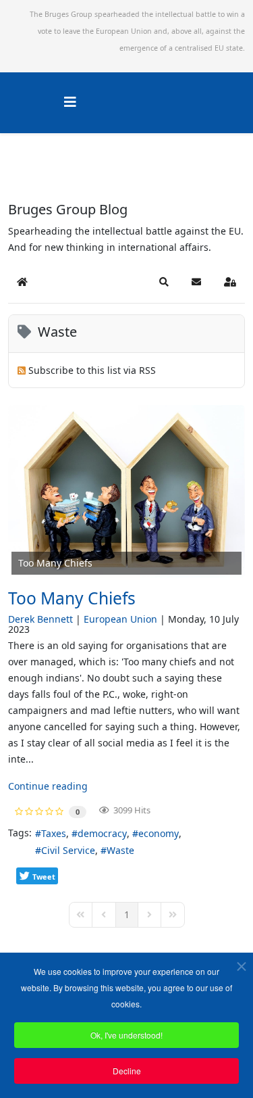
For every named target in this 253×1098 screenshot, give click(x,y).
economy (158, 833)
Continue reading (48, 786)
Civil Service (68, 850)
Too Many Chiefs (72, 598)
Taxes (53, 833)
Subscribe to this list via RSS (92, 370)
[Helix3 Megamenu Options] (70, 101)
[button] (163, 282)
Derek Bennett (40, 619)
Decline (127, 1070)
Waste (120, 850)
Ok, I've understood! (126, 1035)
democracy (102, 833)
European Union (120, 619)
